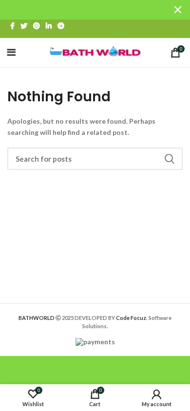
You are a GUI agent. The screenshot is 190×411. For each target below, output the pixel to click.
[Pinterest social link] (36, 25)
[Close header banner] (178, 9)
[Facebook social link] (12, 25)
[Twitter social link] (24, 25)
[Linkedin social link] (49, 25)
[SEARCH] (169, 159)
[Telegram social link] (61, 25)
